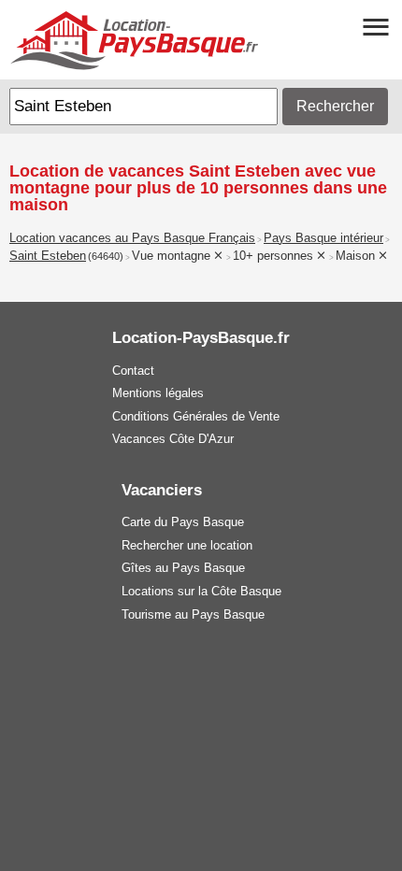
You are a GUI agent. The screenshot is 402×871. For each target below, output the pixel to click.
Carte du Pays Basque (183, 522)
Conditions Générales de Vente (196, 416)
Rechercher (335, 106)
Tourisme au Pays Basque (193, 614)
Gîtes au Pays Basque (183, 568)
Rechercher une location (187, 545)
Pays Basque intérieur (323, 238)
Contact (133, 371)
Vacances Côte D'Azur (173, 439)
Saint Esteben (47, 256)
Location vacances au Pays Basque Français (132, 238)
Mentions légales (158, 393)
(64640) (105, 256)
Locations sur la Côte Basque (201, 591)
